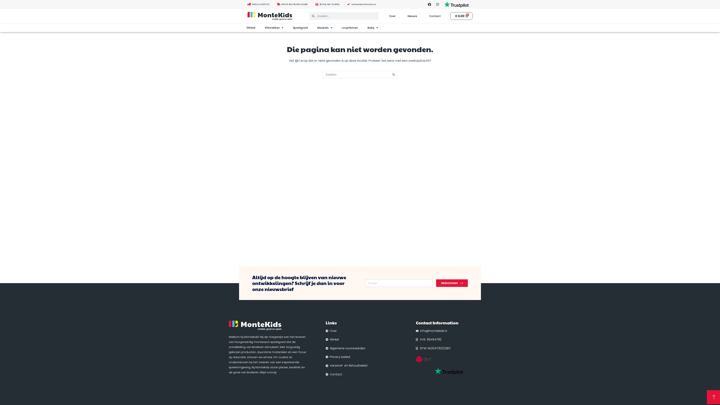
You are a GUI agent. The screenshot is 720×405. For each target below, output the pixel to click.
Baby (371, 28)
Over (392, 16)
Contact (435, 16)
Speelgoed (300, 28)
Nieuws (412, 16)
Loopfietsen (350, 28)
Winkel (251, 28)
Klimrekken (272, 28)
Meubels (323, 28)
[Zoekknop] (394, 74)
